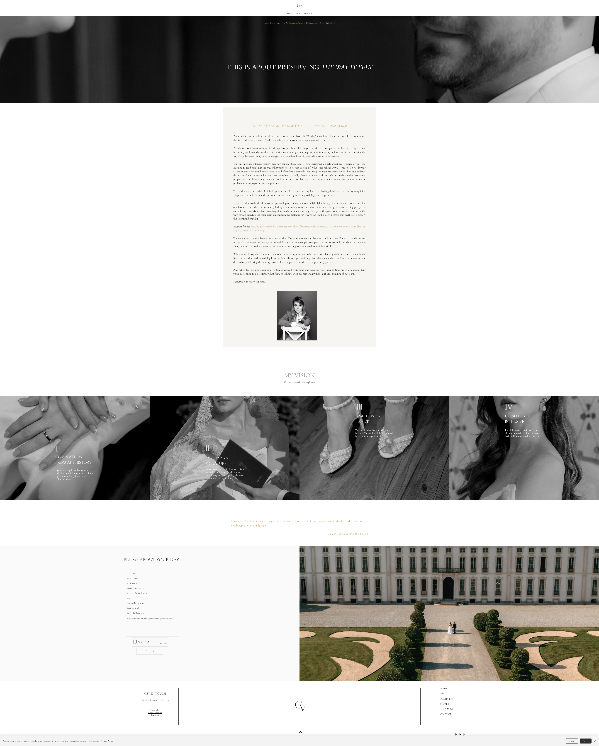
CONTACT (445, 714)
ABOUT (444, 693)
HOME (443, 688)
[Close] (300, 732)
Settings (571, 741)
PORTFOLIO (446, 698)
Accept (586, 741)
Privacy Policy (107, 741)
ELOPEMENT (446, 709)
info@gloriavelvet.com (158, 700)
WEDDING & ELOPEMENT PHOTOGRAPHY (299, 13)
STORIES (444, 704)
